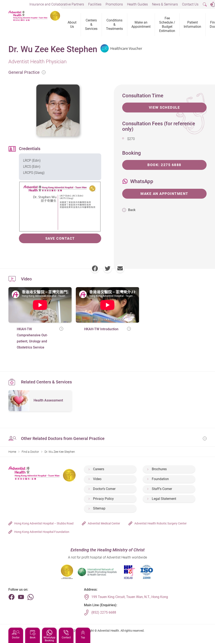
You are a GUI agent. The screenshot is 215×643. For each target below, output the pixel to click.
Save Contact (60, 238)
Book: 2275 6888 (164, 165)
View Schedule (164, 107)
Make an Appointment (164, 193)
